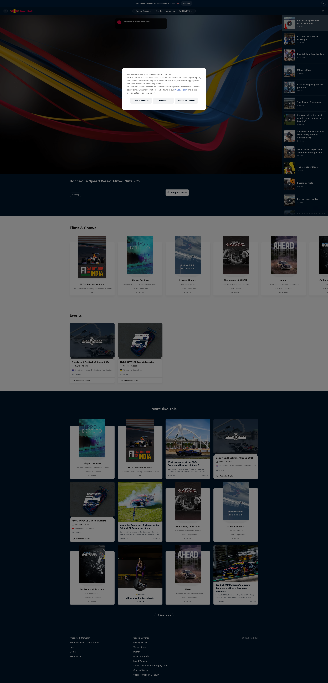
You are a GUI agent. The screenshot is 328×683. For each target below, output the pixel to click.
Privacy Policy (180, 90)
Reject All (163, 101)
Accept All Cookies (186, 101)
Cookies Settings (141, 101)
